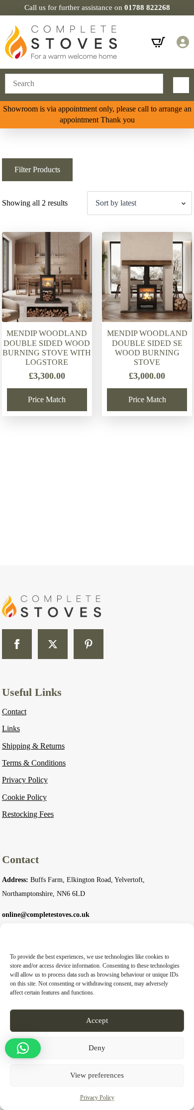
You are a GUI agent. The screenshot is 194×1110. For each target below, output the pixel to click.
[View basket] (158, 42)
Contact (14, 711)
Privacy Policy (97, 1097)
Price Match (47, 399)
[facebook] (17, 644)
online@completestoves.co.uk (46, 914)
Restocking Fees (28, 814)
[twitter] (53, 644)
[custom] (88, 644)
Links (11, 728)
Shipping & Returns (33, 746)
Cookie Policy (24, 797)
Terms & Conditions (34, 763)
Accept (97, 1020)
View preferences (97, 1075)
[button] (23, 1048)
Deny (97, 1048)
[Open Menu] (181, 85)
